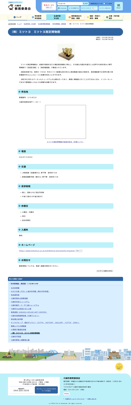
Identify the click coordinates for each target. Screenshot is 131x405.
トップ (19, 24)
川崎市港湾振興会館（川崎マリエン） (25, 315)
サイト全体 (108, 3)
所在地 (66, 393)
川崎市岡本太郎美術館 (19, 298)
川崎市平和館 (16, 336)
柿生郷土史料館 (17, 319)
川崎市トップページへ (15, 2)
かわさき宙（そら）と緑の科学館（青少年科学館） (30, 291)
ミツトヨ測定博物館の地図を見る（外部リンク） (65, 142)
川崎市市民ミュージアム (20, 302)
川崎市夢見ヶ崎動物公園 (20, 340)
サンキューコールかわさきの (46, 390)
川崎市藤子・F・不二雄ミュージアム (25, 305)
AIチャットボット (88, 8)
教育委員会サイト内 (96, 3)
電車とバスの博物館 (18, 326)
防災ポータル (49, 6)
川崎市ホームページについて (75, 399)
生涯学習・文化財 (30, 24)
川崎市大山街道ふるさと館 (21, 309)
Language (63, 8)
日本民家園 (15, 288)
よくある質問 (74, 8)
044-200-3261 (73, 389)
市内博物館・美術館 (59, 24)
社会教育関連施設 (44, 24)
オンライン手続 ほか (105, 8)
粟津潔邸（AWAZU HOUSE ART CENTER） (29, 312)
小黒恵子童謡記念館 (18, 329)
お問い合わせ (91, 399)
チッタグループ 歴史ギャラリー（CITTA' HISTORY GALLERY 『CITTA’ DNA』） (45, 322)
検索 (86, 3)
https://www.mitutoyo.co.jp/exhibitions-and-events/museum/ (50, 251)
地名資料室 (15, 295)
